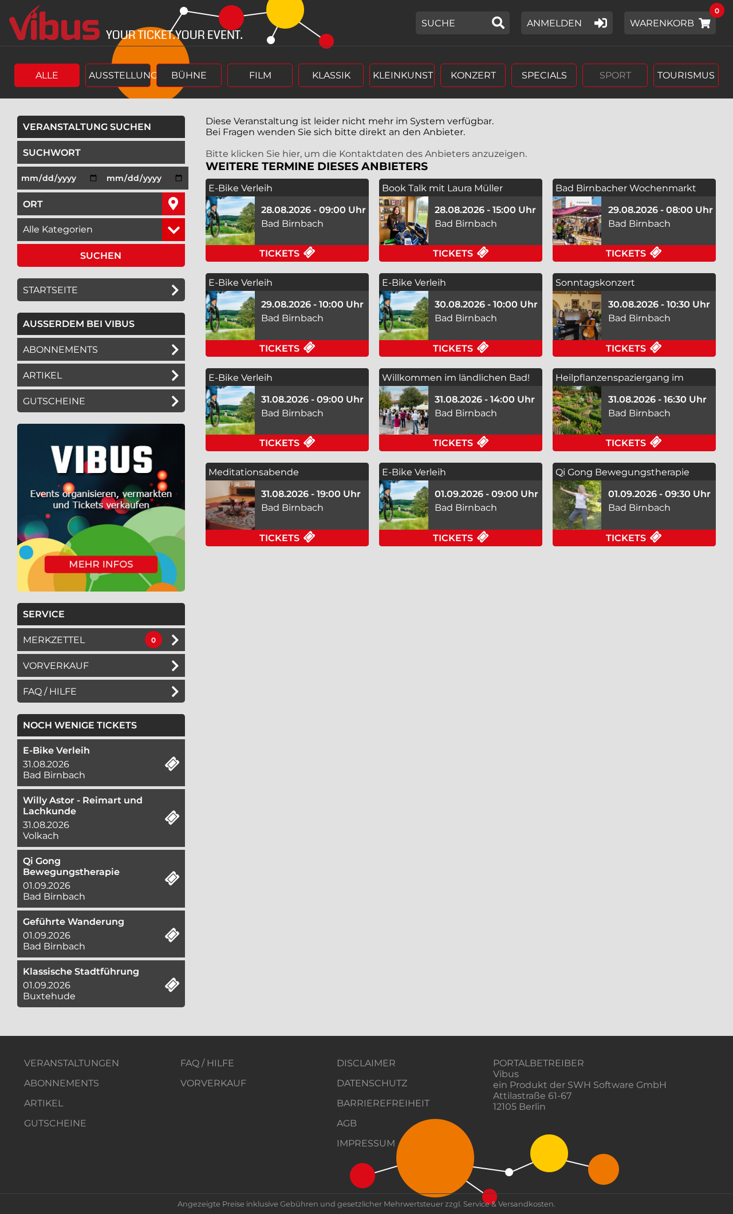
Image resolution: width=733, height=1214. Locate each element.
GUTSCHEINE (54, 401)
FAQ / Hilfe (50, 691)
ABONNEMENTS (61, 1083)
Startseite (50, 290)
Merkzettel (54, 639)
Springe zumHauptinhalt (10, 10)
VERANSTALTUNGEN (71, 1063)
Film (260, 75)
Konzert (473, 75)
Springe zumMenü (78, 10)
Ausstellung (120, 75)
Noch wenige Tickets (80, 725)
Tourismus (686, 75)
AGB (347, 1123)
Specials (544, 75)
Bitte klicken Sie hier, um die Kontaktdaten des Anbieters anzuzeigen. (366, 153)
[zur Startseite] (121, 23)
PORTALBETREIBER (538, 1063)
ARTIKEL (42, 375)
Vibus (506, 1074)
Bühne (189, 75)
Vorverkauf (56, 665)
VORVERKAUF (213, 1083)
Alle (47, 75)
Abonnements (60, 349)
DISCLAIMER (366, 1063)
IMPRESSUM (366, 1143)
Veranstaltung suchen (104, 126)
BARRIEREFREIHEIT (383, 1103)
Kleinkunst (403, 75)
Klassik (331, 75)
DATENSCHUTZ (372, 1083)
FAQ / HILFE (207, 1063)
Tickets (314, 253)
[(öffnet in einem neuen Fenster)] (101, 588)
